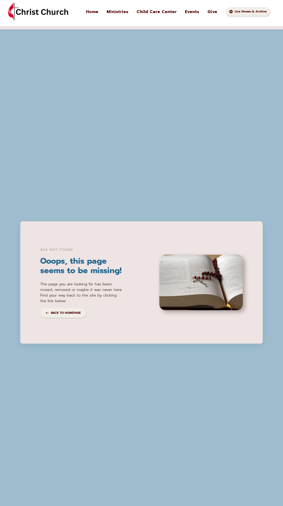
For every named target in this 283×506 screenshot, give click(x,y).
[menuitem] (92, 11)
